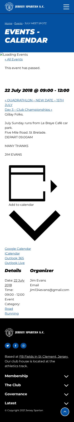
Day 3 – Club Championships (28, 110)
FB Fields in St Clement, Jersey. (43, 356)
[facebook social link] (16, 345)
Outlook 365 (14, 258)
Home (8, 23)
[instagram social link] (23, 345)
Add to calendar (21, 205)
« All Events (14, 59)
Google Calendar (18, 249)
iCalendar (12, 253)
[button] (65, 411)
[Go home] (24, 6)
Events (18, 23)
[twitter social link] (8, 345)
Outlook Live (15, 263)
